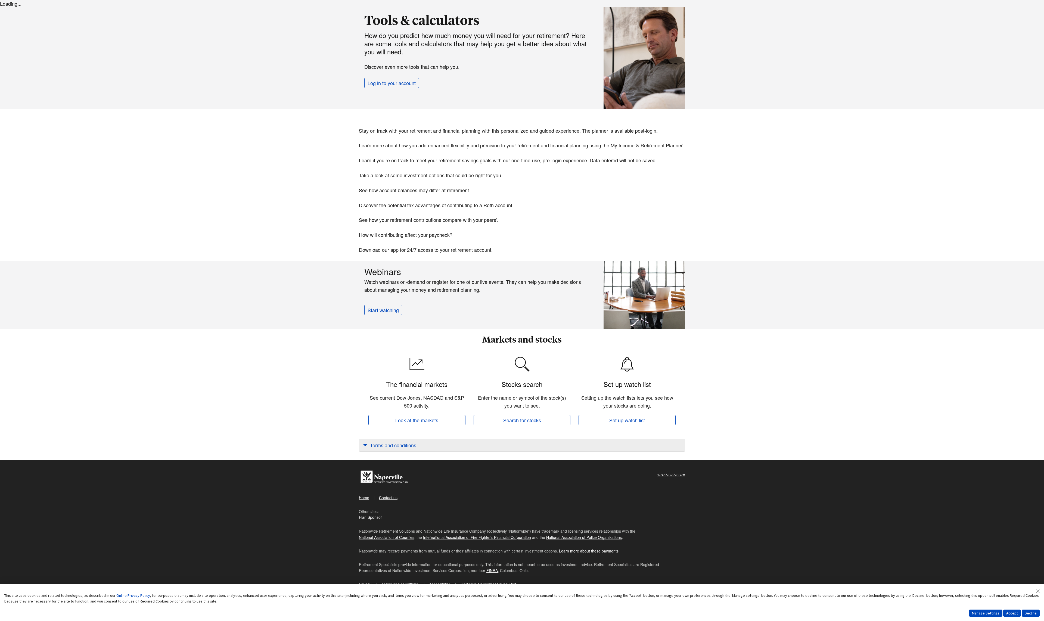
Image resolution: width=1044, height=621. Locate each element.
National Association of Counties (386, 537)
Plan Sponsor (370, 517)
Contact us (388, 497)
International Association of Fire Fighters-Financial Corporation (477, 537)
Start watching (383, 309)
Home (364, 497)
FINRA (492, 570)
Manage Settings (985, 613)
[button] (522, 445)
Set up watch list (627, 420)
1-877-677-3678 (671, 474)
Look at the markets (416, 420)
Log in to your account (392, 82)
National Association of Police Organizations (584, 537)
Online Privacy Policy (133, 595)
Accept (1012, 613)
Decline (1031, 613)
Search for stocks (522, 420)
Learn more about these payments (589, 551)
